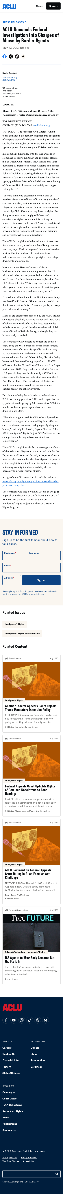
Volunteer (36, 1066)
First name (9, 553)
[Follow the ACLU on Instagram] (21, 1020)
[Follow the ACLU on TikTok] (29, 1020)
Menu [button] (39, 6)
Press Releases (13, 22)
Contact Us (8, 1053)
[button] (17, 56)
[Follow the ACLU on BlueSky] (45, 1020)
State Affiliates (11, 1072)
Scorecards (9, 1130)
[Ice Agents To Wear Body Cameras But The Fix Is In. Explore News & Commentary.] (31, 945)
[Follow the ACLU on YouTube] (13, 1020)
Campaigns (8, 1092)
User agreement (9, 1157)
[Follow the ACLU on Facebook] (5, 1020)
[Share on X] (11, 57)
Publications (9, 1123)
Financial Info (10, 1060)
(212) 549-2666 (8, 80)
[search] (57, 1174)
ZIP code (8, 578)
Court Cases (9, 1098)
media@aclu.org (9, 77)
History (6, 1066)
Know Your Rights (12, 1111)
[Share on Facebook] (4, 57)
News (5, 1117)
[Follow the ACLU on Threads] (37, 1020)
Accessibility (28, 1161)
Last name (34, 553)
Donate (53, 6)
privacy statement (36, 594)
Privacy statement (29, 1157)
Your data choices (10, 1161)
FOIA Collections (12, 1104)
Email (7, 565)
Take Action (38, 1060)
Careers (6, 1047)
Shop (34, 1053)
